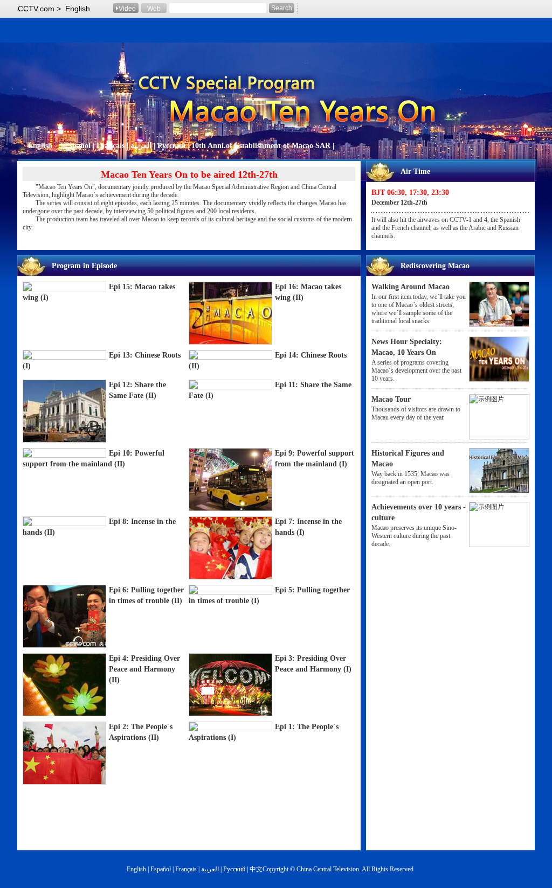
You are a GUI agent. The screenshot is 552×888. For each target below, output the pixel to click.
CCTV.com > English (54, 8)
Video (127, 8)
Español (78, 146)
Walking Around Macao (410, 287)
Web (154, 8)
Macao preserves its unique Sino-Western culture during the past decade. (414, 536)
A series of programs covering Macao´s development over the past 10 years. (416, 370)
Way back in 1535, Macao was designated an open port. (410, 478)
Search (281, 8)
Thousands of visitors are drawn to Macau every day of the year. (415, 413)
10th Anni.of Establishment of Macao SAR (260, 146)
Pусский (172, 146)
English (40, 146)
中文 (256, 869)
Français (110, 146)
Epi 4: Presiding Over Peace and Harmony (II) (144, 669)
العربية (142, 146)
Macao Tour (391, 399)
